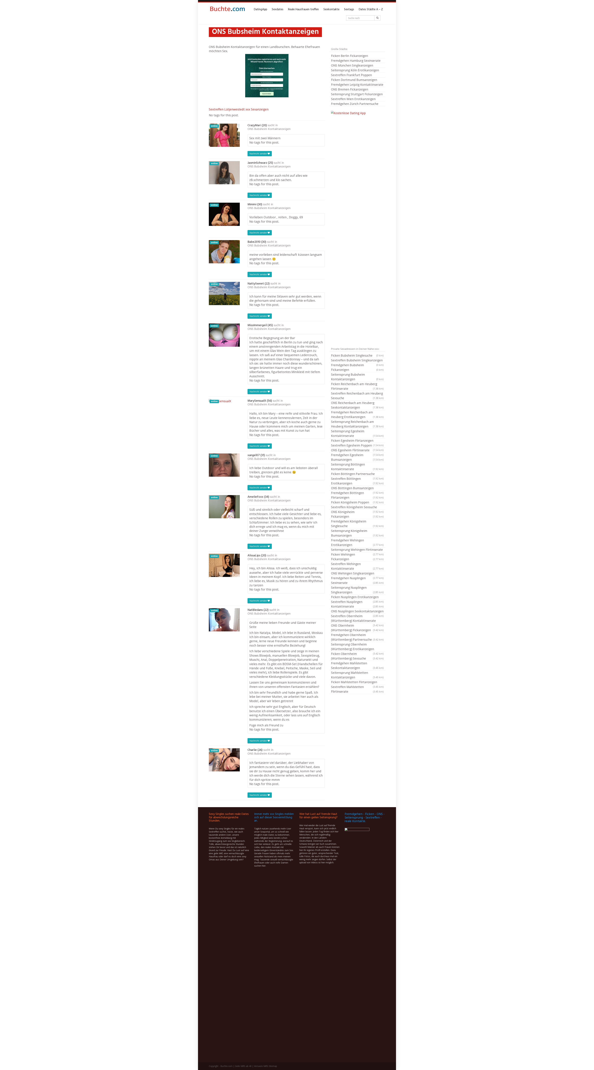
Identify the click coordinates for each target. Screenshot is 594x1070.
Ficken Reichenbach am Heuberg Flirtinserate (357, 386)
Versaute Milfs (261, 1066)
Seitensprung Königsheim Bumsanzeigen (357, 533)
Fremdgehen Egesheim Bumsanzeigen (357, 457)
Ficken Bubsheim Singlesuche (357, 355)
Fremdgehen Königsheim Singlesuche (357, 523)
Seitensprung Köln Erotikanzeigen (355, 70)
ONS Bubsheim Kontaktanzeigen (269, 129)
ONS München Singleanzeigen (352, 65)
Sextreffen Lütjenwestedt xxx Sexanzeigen (239, 109)
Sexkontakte (331, 9)
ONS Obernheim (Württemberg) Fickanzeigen (357, 627)
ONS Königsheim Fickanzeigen (357, 514)
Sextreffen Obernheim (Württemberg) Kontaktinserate (357, 618)
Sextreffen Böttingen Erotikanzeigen (357, 481)
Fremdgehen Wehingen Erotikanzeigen (357, 542)
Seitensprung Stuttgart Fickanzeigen (357, 94)
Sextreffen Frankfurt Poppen (351, 75)
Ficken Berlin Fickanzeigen (349, 56)
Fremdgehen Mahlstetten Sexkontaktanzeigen (357, 665)
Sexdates (277, 9)
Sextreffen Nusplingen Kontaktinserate (357, 604)
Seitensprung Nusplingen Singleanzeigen (357, 589)
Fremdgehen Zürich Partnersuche (354, 104)
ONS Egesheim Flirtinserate (357, 450)
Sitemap (273, 1066)
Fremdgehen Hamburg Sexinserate (356, 60)
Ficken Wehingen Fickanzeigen (357, 556)
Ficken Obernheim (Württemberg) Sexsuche (357, 656)
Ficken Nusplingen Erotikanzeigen (357, 597)
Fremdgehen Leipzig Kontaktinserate (357, 84)
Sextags (349, 9)
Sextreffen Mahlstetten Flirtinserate (357, 689)
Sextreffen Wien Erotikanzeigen (353, 99)
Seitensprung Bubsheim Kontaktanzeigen (357, 376)
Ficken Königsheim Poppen (357, 502)
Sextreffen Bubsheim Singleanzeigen (357, 360)
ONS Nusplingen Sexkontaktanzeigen (357, 611)
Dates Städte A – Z (371, 9)
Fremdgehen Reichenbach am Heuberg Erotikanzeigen (357, 414)
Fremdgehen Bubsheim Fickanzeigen (357, 367)
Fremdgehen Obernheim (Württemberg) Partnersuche (357, 637)
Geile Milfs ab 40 (243, 1066)
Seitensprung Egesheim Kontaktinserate (357, 433)
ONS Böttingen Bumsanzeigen (357, 488)
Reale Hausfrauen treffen (303, 9)
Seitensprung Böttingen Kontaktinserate (357, 466)
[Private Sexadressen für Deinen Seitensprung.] (227, 9)
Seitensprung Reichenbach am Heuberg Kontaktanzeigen (357, 424)
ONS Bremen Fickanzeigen (349, 89)
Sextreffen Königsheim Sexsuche (357, 507)
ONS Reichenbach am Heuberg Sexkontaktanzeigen (357, 405)
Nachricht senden (259, 153)
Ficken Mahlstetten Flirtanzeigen (357, 682)
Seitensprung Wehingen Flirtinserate (357, 550)
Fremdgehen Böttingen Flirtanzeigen (357, 495)
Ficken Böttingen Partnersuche (357, 474)
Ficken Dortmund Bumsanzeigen (354, 80)
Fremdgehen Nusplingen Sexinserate (357, 580)
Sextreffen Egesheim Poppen (357, 445)
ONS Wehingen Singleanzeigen (357, 573)
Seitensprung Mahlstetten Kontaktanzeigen (357, 675)
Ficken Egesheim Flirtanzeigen (357, 440)
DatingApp (260, 9)
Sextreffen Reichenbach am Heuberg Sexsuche (357, 395)
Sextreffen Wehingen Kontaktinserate (357, 566)
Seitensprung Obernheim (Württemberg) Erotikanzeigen (357, 646)
